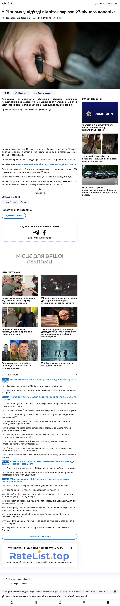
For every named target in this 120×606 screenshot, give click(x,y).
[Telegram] (36, 235)
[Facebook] (44, 235)
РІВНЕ (6, 93)
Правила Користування (16, 584)
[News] (36, 602)
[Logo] (7, 3)
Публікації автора (14, 216)
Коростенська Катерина (17, 209)
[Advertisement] (39, 129)
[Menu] (108, 602)
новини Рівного (9, 202)
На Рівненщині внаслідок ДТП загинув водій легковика (47, 164)
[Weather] (60, 602)
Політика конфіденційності (18, 579)
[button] (117, 596)
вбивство (24, 202)
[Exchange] (84, 602)
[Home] (12, 602)
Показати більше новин (40, 537)
